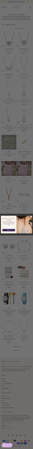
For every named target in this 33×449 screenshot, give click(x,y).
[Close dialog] (31, 217)
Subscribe (8, 230)
